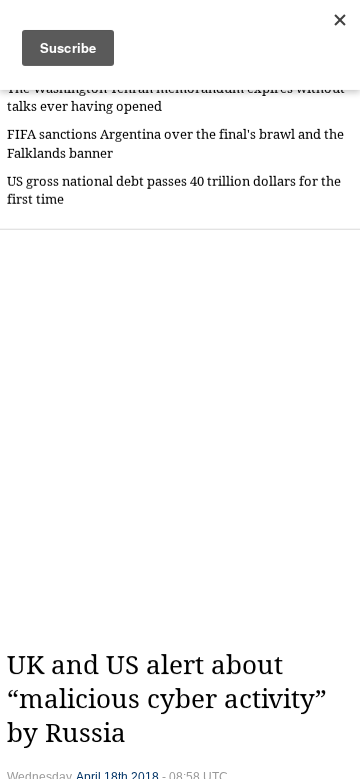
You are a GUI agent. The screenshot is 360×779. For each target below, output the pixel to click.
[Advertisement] (180, 439)
